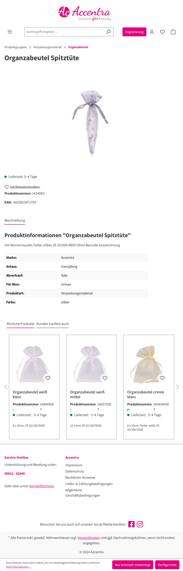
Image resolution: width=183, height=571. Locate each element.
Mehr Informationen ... (18, 566)
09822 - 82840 (14, 473)
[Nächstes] (177, 387)
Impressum (73, 465)
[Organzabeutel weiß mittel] (91, 364)
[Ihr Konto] (151, 31)
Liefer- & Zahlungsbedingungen (89, 483)
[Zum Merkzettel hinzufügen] (47, 378)
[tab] (14, 221)
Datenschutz (74, 471)
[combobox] (63, 31)
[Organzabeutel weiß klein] (34, 364)
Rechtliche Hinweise (80, 477)
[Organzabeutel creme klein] (148, 364)
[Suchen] (108, 31)
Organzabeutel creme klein (145, 394)
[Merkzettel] (162, 31)
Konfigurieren (167, 565)
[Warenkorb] (173, 31)
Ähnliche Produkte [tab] (20, 323)
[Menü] (9, 31)
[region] (91, 122)
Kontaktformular (41, 486)
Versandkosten (89, 537)
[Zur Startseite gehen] (91, 13)
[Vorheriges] (5, 387)
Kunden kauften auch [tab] (53, 323)
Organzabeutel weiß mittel (87, 394)
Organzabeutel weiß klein (30, 394)
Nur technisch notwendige (132, 565)
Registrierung (134, 32)
